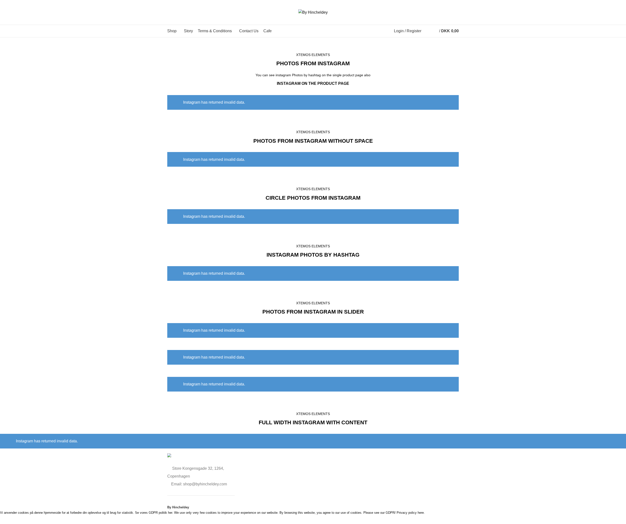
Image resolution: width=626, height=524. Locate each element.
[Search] (426, 31)
